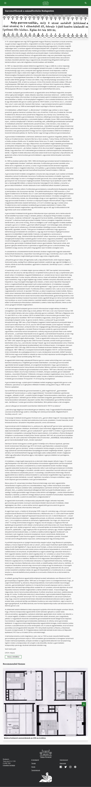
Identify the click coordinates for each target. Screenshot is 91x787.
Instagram (70, 767)
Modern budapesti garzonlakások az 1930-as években (25, 738)
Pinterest (75, 767)
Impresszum (64, 760)
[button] (84, 704)
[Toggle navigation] (5, 3)
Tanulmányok (35, 770)
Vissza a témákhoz (13, 657)
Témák (33, 763)
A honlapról (35, 760)
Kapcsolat (63, 763)
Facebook (61, 767)
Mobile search (85, 3)
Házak (33, 767)
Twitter (66, 767)
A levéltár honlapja (9, 765)
